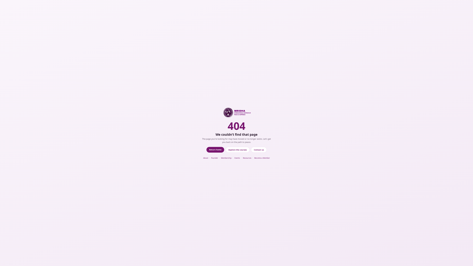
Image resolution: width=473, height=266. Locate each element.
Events (237, 158)
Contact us (259, 150)
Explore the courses (237, 150)
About (205, 158)
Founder (214, 158)
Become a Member (262, 158)
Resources (247, 158)
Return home (215, 149)
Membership (226, 158)
